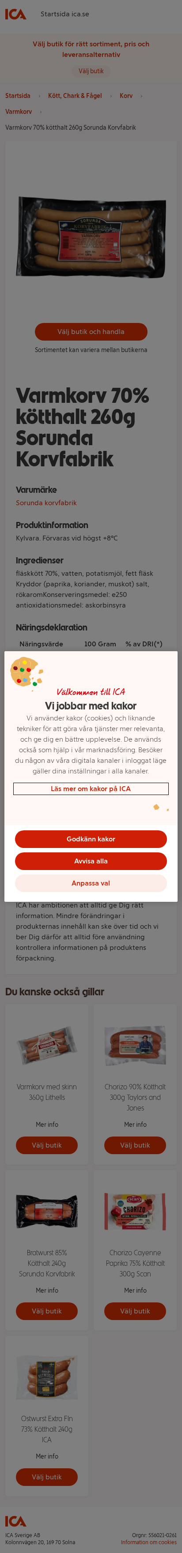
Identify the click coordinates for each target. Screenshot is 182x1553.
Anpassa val (91, 883)
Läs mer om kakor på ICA (91, 788)
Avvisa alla (91, 861)
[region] (90, 776)
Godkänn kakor (91, 839)
